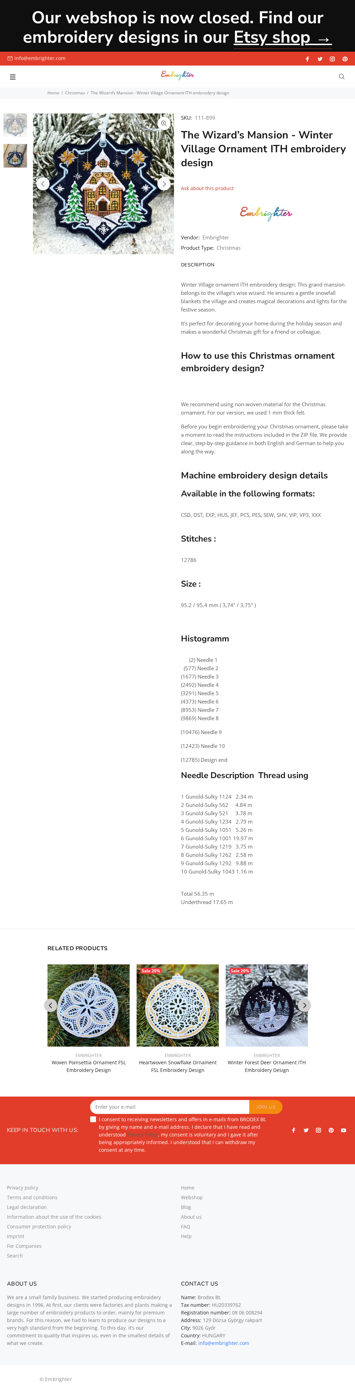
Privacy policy (22, 1187)
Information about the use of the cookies (54, 1216)
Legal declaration (27, 1207)
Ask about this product (207, 188)
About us (191, 1216)
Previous (43, 183)
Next (164, 183)
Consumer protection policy (39, 1226)
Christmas (75, 93)
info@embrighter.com (40, 58)
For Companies (24, 1246)
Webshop (192, 1197)
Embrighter (215, 237)
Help (186, 1236)
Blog (186, 1207)
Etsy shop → (283, 37)
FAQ (185, 1226)
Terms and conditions (32, 1197)
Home (53, 93)
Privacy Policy (142, 1134)
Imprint (15, 1236)
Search (15, 1255)
